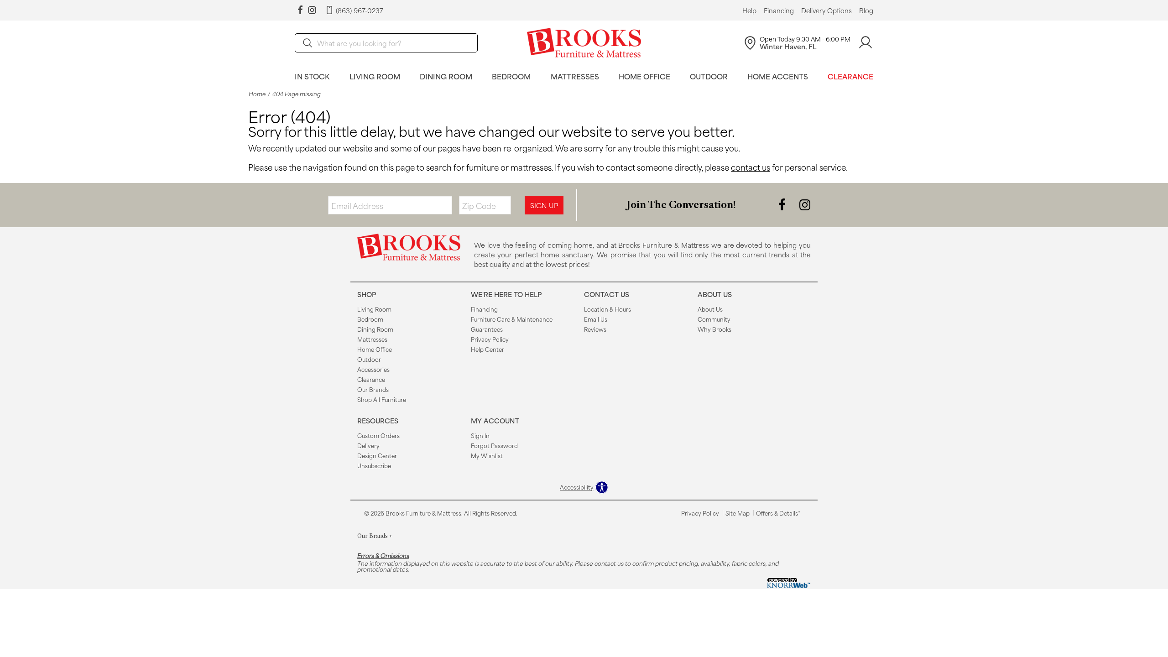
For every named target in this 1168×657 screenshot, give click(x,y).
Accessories (373, 369)
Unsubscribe (374, 465)
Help (749, 10)
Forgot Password (494, 445)
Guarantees (487, 329)
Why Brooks (714, 329)
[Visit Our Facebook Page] (783, 204)
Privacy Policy (490, 339)
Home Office (644, 76)
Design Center (377, 455)
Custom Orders (378, 435)
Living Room (374, 76)
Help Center (487, 349)
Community (714, 318)
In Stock (312, 76)
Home (257, 93)
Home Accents (777, 76)
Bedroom (511, 76)
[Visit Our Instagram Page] (805, 204)
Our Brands (373, 389)
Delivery (368, 445)
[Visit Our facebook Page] (300, 10)
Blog (866, 10)
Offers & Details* (778, 512)
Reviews (595, 329)
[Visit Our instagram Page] (312, 10)
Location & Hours (607, 308)
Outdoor (709, 76)
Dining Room (446, 76)
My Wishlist (487, 455)
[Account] (865, 43)
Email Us (595, 318)
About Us (710, 308)
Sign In (480, 435)
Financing (779, 10)
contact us (750, 167)
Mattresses (575, 76)
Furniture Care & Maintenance (512, 318)
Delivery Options (826, 10)
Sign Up (544, 205)
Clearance (850, 76)
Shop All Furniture (381, 399)
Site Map (737, 512)
